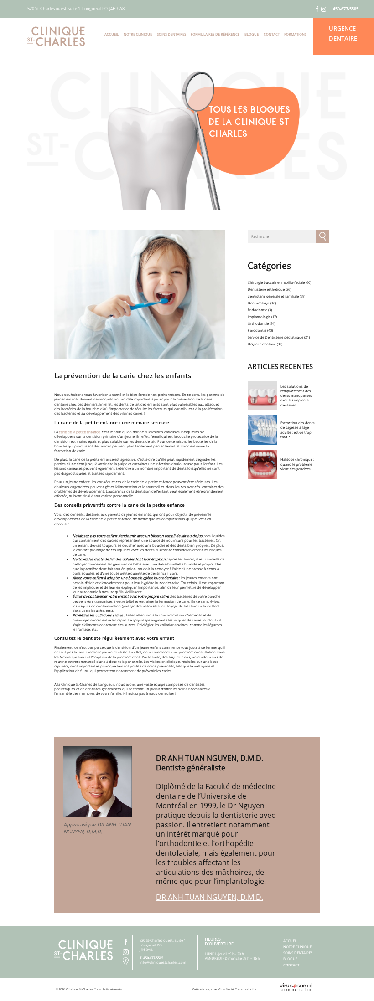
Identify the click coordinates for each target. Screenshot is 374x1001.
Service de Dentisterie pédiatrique (275, 337)
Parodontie (257, 330)
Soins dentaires (171, 34)
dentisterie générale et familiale (273, 296)
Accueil (111, 34)
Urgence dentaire (262, 344)
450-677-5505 (345, 9)
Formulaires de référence (215, 34)
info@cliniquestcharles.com (163, 962)
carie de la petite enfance (79, 432)
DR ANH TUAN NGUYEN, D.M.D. (209, 897)
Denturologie (259, 303)
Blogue (251, 34)
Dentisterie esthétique (266, 289)
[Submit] (322, 236)
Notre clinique (138, 34)
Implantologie (259, 316)
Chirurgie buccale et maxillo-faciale (276, 282)
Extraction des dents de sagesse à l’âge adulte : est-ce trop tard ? (297, 430)
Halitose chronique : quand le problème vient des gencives (297, 464)
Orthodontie (258, 323)
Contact (272, 34)
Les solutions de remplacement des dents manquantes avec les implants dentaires (296, 395)
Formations (295, 34)
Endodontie (257, 310)
